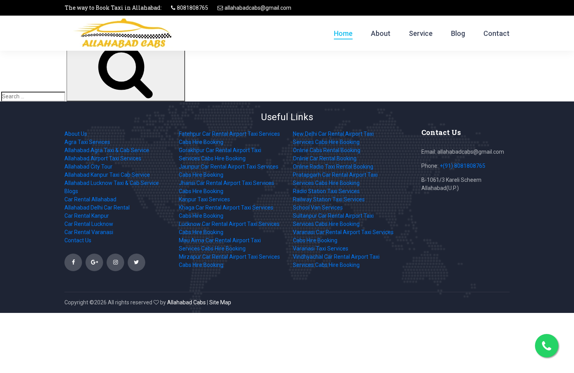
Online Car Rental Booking (325, 158)
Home (343, 33)
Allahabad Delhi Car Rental (97, 207)
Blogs (71, 191)
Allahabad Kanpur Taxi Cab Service (107, 175)
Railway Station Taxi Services (329, 199)
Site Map (220, 302)
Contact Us (77, 240)
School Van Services (318, 207)
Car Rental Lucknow (88, 224)
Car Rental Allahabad (90, 199)
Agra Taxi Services (87, 142)
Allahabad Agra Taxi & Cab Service (106, 150)
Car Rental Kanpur (86, 216)
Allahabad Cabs (186, 302)
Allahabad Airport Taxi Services (102, 158)
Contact (496, 33)
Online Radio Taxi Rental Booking (333, 166)
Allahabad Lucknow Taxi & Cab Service (111, 183)
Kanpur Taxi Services (204, 199)
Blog (458, 33)
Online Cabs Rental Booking (326, 150)
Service (421, 33)
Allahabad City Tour (88, 166)
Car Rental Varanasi (88, 232)
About (380, 33)
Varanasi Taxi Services (320, 248)
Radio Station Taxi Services (326, 191)
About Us (75, 134)
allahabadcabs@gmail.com (258, 8)
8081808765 (192, 8)
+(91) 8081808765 (462, 166)
